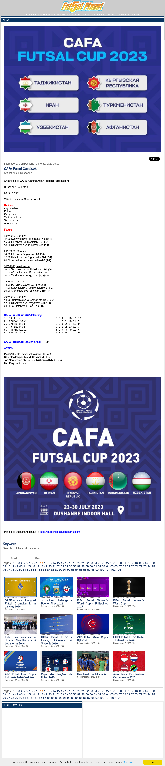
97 (89, 569)
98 (93, 569)
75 (153, 566)
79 (16, 569)
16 (62, 563)
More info (128, 762)
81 (24, 569)
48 (41, 566)
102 (113, 569)
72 (140, 566)
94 (76, 569)
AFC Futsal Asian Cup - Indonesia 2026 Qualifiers (20, 676)
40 (8, 566)
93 (72, 569)
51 (54, 566)
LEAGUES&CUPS (93, 14)
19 (74, 563)
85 (40, 569)
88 (52, 569)
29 (116, 563)
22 (87, 563)
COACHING (74, 14)
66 (116, 566)
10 (37, 563)
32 (128, 563)
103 (118, 569)
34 (136, 563)
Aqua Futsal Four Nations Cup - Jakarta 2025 (128, 676)
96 (85, 569)
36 (145, 563)
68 (124, 566)
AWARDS (111, 14)
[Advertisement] (123, 731)
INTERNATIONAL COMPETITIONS (45, 14)
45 (29, 566)
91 (64, 569)
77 (8, 569)
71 (136, 566)
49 (45, 566)
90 (60, 569)
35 (140, 563)
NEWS (122, 14)
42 (16, 566)
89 (56, 569)
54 (66, 566)
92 (68, 569)
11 (41, 563)
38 (153, 563)
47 (37, 566)
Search (14, 558)
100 (101, 569)
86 (44, 569)
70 (132, 566)
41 (12, 566)
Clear (37, 558)
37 (149, 563)
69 (128, 566)
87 (48, 569)
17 (66, 563)
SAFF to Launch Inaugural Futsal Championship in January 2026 (20, 603)
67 (120, 566)
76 (4, 569)
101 (107, 569)
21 (83, 563)
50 (50, 566)
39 (4, 566)
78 (12, 569)
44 (25, 566)
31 (124, 563)
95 (80, 569)
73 (145, 566)
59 (87, 566)
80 (20, 569)
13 (50, 563)
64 (107, 566)
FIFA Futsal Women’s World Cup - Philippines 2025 (92, 603)
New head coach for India (91, 674)
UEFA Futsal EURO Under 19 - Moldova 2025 (128, 639)
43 (21, 566)
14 (54, 563)
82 (28, 569)
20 (79, 563)
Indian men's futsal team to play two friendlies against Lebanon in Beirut (20, 640)
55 (70, 566)
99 (97, 569)
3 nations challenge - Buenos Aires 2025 (56, 602)
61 (95, 566)
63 (103, 566)
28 (112, 563)
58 (83, 566)
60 (91, 566)
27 (107, 563)
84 (36, 569)
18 (70, 563)
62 (99, 566)
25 (99, 563)
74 (149, 566)
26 (103, 563)
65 (112, 566)
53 (62, 566)
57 (78, 566)
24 (95, 563)
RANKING (134, 14)
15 (58, 563)
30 (120, 563)
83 (32, 569)
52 (58, 566)
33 (132, 563)
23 (91, 563)
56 (74, 566)
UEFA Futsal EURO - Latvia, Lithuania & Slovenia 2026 (56, 640)
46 (33, 566)
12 (45, 563)
